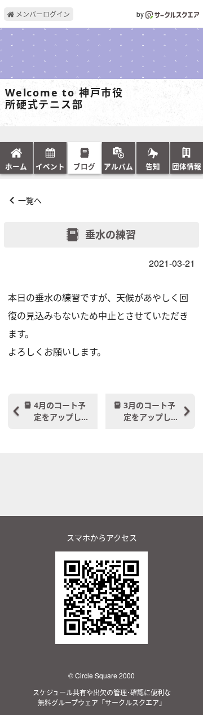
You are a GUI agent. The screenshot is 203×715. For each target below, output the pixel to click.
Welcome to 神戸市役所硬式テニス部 (64, 99)
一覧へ (30, 200)
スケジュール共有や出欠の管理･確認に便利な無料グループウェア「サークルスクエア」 (102, 697)
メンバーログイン (42, 14)
